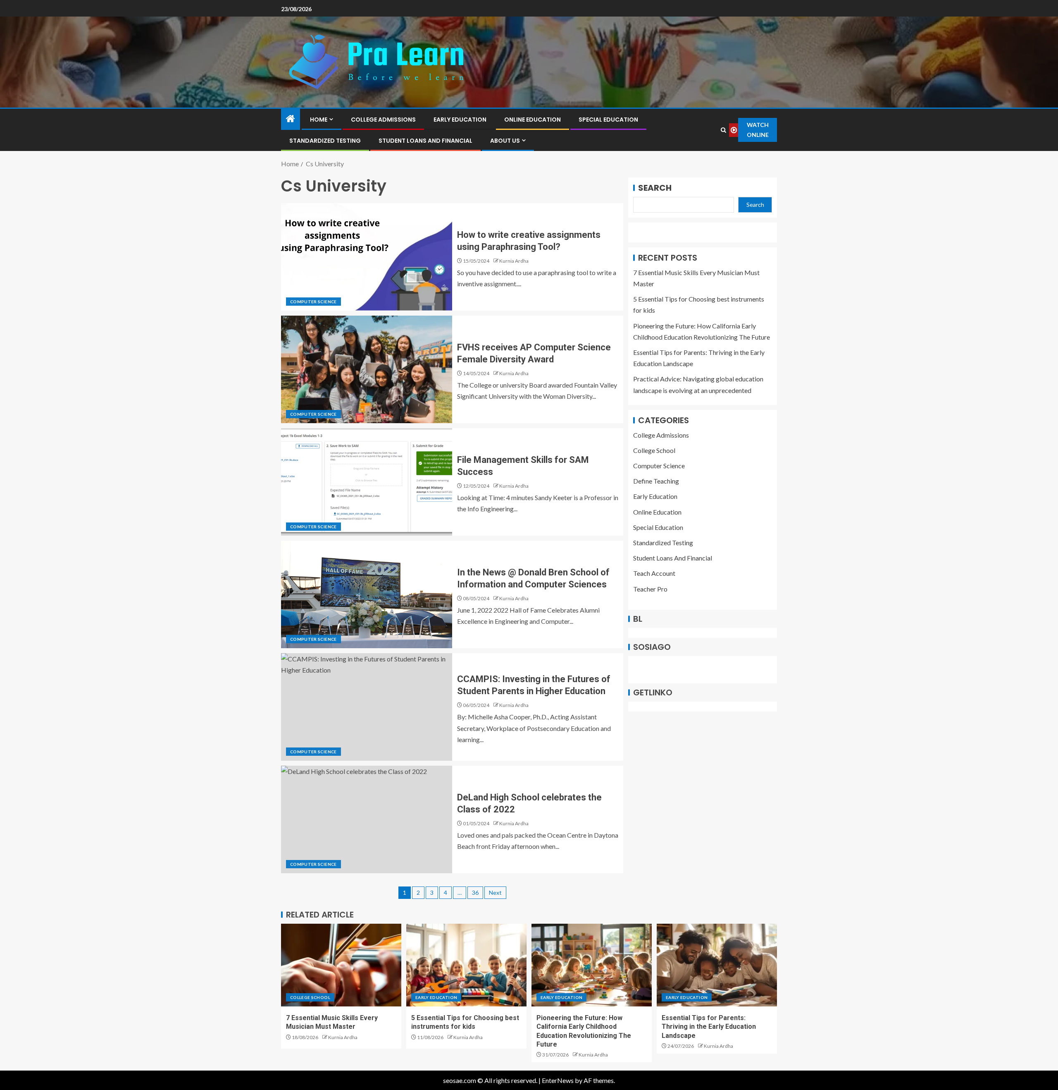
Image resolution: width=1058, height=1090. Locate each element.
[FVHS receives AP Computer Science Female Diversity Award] (366, 369)
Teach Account (654, 573)
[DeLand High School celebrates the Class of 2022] (366, 819)
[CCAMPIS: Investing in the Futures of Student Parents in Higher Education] (366, 707)
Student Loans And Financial (425, 141)
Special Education (608, 119)
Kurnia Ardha (514, 261)
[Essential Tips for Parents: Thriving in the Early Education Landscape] (717, 965)
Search (655, 188)
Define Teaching (656, 481)
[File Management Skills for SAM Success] (366, 482)
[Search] (723, 130)
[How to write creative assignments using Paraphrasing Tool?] (366, 257)
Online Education (532, 119)
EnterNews (558, 1080)
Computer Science (313, 301)
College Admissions (383, 119)
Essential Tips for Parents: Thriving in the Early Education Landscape (709, 1027)
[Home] (290, 119)
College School (654, 450)
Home (318, 119)
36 (475, 892)
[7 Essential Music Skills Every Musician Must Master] (341, 965)
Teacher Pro (650, 589)
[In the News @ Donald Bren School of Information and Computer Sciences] (366, 594)
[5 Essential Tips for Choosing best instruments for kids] (466, 965)
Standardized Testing (325, 141)
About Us (505, 141)
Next (495, 892)
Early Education (460, 119)
